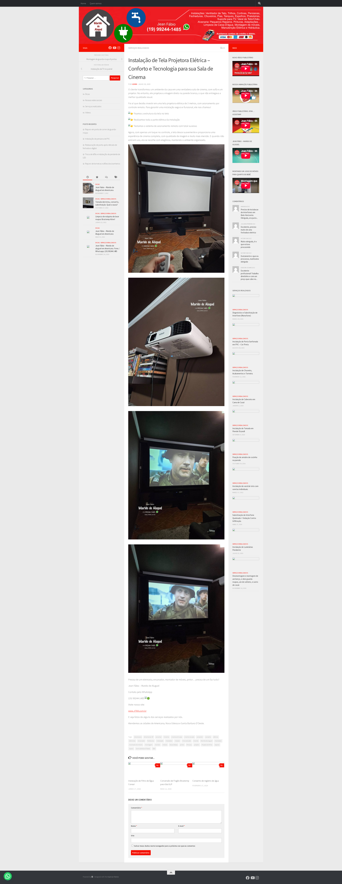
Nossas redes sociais (93, 100)
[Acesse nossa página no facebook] (110, 47)
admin (134, 84)
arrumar (158, 737)
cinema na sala (189, 737)
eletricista (132, 741)
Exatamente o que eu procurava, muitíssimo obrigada (250, 259)
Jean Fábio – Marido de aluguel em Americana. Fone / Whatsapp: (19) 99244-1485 (107, 248)
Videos (88, 112)
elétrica (215, 737)
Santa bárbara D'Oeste (143, 749)
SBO (154, 749)
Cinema (166, 737)
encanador (141, 741)
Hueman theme (113, 877)
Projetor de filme (207, 745)
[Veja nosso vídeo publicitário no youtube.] (114, 47)
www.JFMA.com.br (137, 710)
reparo (131, 749)
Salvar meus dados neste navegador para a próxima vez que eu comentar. (164, 846)
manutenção (186, 741)
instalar (177, 741)
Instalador (169, 741)
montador (218, 741)
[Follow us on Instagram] (118, 47)
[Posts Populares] (97, 177)
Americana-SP (148, 737)
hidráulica (150, 741)
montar (157, 745)
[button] (8, 876)
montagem (148, 745)
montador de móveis (135, 745)
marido (195, 741)
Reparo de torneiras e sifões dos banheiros (102, 163)
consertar (200, 737)
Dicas (87, 94)
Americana (137, 737)
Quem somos (95, 3)
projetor (196, 745)
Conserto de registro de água (205, 780)
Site (132, 835)
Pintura (189, 745)
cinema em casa (177, 737)
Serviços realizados (138, 48)
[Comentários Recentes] (106, 177)
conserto (208, 737)
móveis (165, 745)
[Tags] (115, 177)
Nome (134, 826)
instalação (160, 741)
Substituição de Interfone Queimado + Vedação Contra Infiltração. (244, 518)
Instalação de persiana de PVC (97, 139)
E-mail (181, 826)
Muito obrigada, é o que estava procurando (249, 244)
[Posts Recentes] (87, 177)
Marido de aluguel (206, 741)
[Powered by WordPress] (92, 877)
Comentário (136, 808)
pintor (182, 745)
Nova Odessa (174, 745)
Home (83, 3)
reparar (217, 745)
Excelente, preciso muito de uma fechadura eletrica (248, 230)
